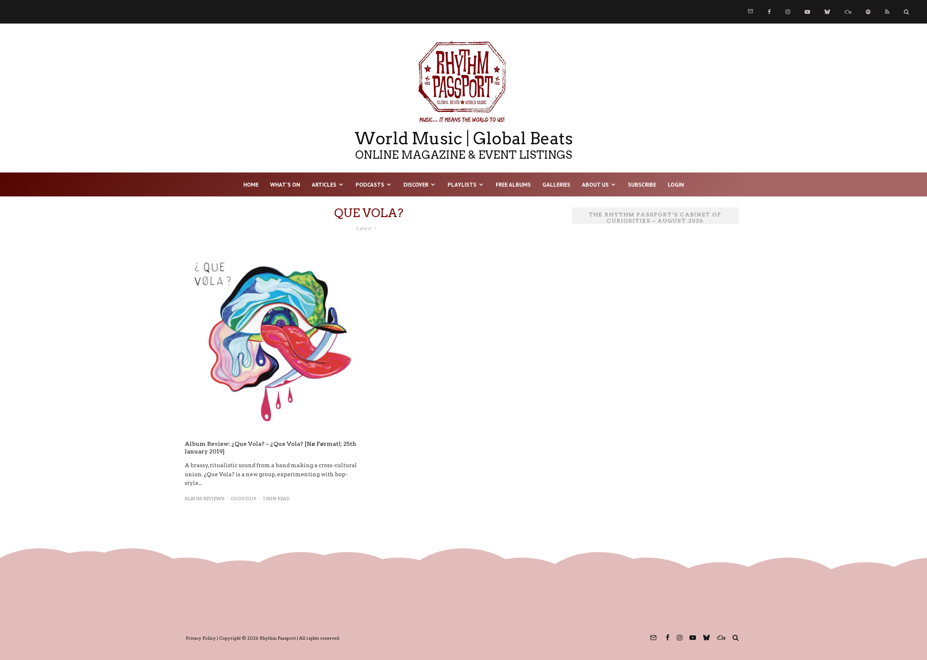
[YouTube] (807, 12)
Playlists (462, 184)
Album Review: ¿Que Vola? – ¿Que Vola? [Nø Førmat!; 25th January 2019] (270, 447)
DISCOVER (415, 184)
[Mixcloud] (848, 12)
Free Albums (513, 184)
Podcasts (370, 184)
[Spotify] (868, 12)
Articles (324, 184)
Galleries (556, 184)
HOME (251, 184)
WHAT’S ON (285, 184)
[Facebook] (769, 12)
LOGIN (676, 184)
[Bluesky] (827, 12)
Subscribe (642, 184)
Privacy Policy (201, 638)
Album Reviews (204, 498)
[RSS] (887, 12)
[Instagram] (787, 12)
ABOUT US (595, 184)
